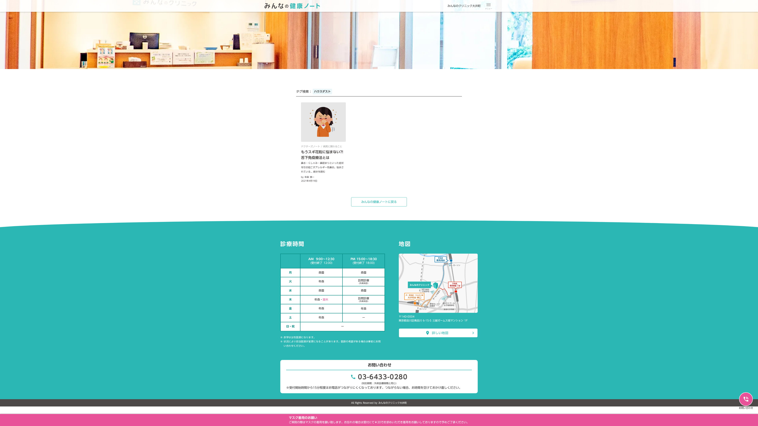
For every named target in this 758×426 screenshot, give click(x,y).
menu (488, 4)
